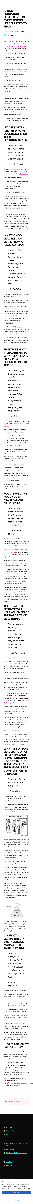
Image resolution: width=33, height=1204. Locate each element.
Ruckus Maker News (12, 1131)
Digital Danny (10, 1149)
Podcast (9, 1127)
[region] (16, 1191)
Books (8, 1134)
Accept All (16, 1192)
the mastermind (18, 89)
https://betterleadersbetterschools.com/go (18, 1083)
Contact (9, 1165)
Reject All (16, 1200)
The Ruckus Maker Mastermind (16, 1153)
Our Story (9, 1162)
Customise (16, 1196)
